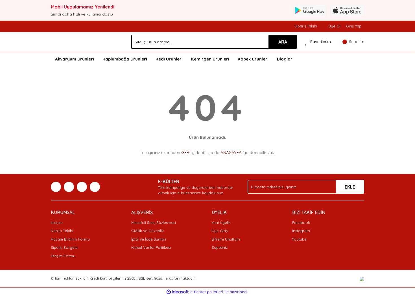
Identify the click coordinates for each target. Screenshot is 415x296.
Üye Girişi (220, 230)
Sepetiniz (220, 247)
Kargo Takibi (62, 230)
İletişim (57, 222)
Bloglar (284, 59)
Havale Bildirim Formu (70, 239)
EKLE (350, 187)
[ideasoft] (177, 292)
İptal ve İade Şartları (148, 239)
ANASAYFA (231, 152)
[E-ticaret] (206, 292)
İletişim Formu (63, 256)
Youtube (299, 239)
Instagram (301, 230)
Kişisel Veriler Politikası (151, 247)
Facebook (301, 222)
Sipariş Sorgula (64, 247)
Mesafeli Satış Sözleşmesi (153, 222)
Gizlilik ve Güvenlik (147, 230)
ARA (282, 42)
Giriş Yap (353, 26)
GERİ (186, 152)
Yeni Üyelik (221, 222)
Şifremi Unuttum (226, 239)
